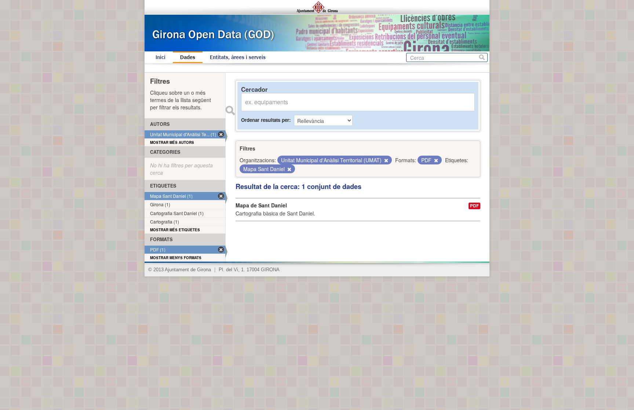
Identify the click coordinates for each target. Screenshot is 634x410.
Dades (187, 57)
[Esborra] (385, 160)
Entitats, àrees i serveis (238, 57)
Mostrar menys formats (175, 257)
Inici (160, 57)
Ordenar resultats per (265, 119)
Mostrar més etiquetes (175, 229)
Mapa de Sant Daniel (261, 205)
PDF (474, 206)
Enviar (230, 110)
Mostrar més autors (172, 142)
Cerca (482, 57)
